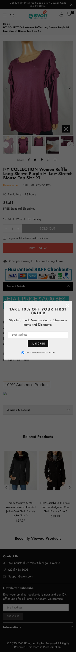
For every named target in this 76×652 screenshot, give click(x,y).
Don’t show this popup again (40, 352)
